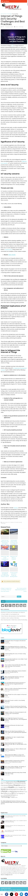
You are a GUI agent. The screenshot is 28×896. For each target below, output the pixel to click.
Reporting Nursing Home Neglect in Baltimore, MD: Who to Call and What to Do (16, 743)
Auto (15, 782)
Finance (17, 785)
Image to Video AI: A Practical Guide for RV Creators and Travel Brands (15, 712)
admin (3, 26)
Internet (18, 789)
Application (10, 782)
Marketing (13, 791)
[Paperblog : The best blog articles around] (14, 852)
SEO (12, 793)
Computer (9, 783)
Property (25, 791)
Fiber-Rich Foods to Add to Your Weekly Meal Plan (15, 701)
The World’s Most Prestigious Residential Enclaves (15, 641)
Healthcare (16, 787)
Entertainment (4, 785)
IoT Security (16, 522)
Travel (12, 797)
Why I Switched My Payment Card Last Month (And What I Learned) (14, 677)
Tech (17, 795)
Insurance (13, 789)
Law (21, 789)
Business (21, 781)
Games (2, 787)
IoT (12, 45)
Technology (3, 523)
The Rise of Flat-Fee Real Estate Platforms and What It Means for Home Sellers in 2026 (16, 707)
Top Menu (6, 1)
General (6, 787)
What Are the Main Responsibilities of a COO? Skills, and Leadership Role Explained (15, 731)
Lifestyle (4, 791)
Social (3, 601)
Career (4, 783)
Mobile (18, 791)
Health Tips (22, 787)
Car (2, 784)
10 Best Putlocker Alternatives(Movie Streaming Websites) (13, 616)
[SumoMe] (26, 894)
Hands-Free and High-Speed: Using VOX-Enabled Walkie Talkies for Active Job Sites (5, 543)
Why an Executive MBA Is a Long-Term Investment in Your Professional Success (15, 755)
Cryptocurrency (8, 249)
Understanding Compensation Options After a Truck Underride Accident (14, 761)
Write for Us (19, 890)
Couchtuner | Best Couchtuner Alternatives (10, 618)
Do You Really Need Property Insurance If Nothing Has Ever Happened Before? (15, 683)
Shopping (20, 793)
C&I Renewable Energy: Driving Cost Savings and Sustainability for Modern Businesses (13, 543)
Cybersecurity (4, 522)
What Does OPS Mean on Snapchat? (13, 558)
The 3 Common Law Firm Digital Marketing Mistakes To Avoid (20, 590)
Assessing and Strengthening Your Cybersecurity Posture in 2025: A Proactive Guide (5, 575)
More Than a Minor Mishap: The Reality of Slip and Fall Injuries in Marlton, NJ (15, 767)
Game (24, 785)
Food (21, 785)
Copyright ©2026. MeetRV (6, 888)
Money (22, 791)
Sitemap (14, 890)
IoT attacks (11, 522)
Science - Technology (19, 26)
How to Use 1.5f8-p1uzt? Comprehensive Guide (5, 558)
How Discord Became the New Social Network (14, 726)
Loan (9, 791)
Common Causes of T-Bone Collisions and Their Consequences (15, 749)
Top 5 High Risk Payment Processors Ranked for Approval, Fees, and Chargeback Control (16, 719)
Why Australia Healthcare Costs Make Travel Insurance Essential (16, 659)
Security (20, 522)
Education (23, 783)
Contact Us (10, 890)
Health (11, 787)
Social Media (7, 795)
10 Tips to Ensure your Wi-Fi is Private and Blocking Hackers (13, 574)
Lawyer (24, 789)
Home (3, 789)
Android (2, 782)
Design (13, 783)
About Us (5, 890)
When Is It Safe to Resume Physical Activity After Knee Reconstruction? (15, 689)
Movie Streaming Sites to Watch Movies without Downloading (14, 619)
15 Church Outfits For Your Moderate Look (10, 614)
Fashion (10, 785)
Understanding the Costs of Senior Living (15, 653)
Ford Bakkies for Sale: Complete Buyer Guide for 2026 (14, 737)
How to (8, 789)
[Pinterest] (16, 894)
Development (18, 783)
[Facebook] (6, 894)
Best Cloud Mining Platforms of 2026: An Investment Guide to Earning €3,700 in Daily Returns (16, 648)
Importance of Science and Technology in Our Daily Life (13, 612)
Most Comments (5, 609)
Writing (16, 797)
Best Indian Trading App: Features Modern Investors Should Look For (15, 671)
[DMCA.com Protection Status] (6, 852)
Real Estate (4, 793)
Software (13, 795)
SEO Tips (16, 793)
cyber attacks (11, 254)
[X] (11, 894)
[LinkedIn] (21, 894)
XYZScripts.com (19, 891)
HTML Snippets (8, 891)
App (5, 782)
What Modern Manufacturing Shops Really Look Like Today (15, 773)
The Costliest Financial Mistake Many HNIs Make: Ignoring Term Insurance (15, 665)
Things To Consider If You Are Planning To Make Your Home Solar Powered (6, 590)
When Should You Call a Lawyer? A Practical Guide (15, 695)
